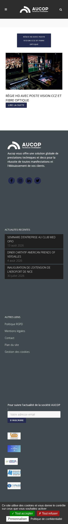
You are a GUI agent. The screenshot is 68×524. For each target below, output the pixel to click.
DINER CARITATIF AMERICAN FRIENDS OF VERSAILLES (31, 254)
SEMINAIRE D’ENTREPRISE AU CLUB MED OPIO (31, 239)
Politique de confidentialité (46, 518)
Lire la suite (16, 105)
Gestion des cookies (17, 352)
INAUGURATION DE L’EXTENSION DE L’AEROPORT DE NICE (28, 269)
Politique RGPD (14, 324)
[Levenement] (14, 451)
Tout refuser (49, 513)
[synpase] (14, 488)
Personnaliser (17, 518)
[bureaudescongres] (14, 475)
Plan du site (12, 345)
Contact (9, 338)
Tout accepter (23, 513)
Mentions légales (15, 331)
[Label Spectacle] (14, 438)
